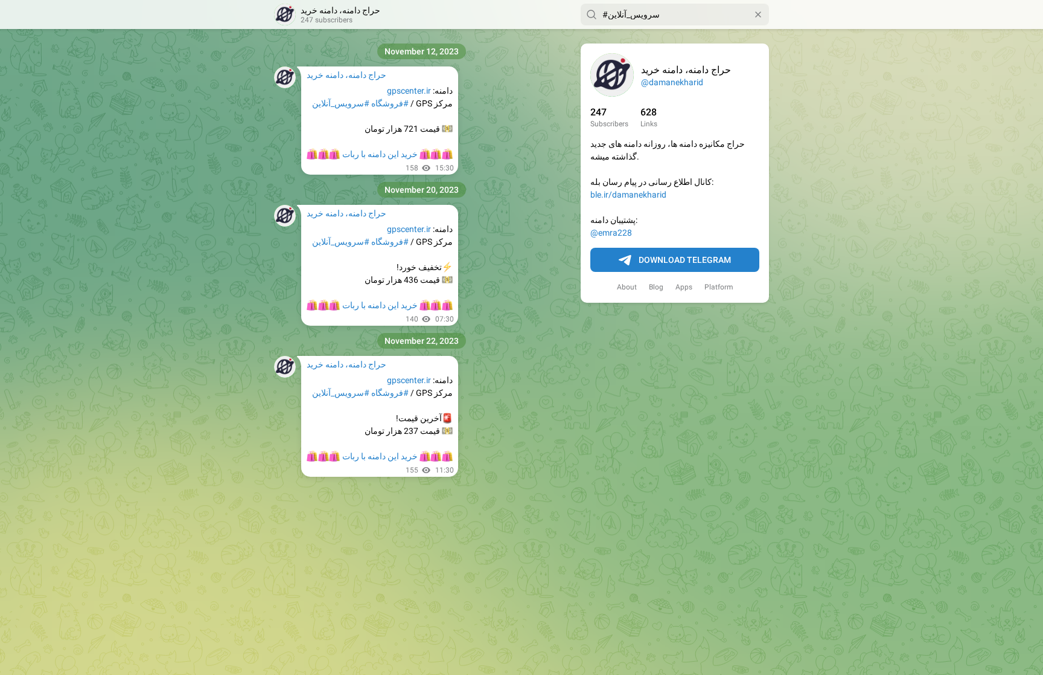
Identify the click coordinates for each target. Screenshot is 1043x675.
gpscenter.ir (409, 90)
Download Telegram (685, 260)
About (627, 287)
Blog (656, 287)
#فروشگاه (390, 103)
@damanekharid (672, 82)
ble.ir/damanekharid (628, 194)
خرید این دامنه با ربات (380, 154)
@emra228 (611, 232)
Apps (683, 287)
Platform (718, 287)
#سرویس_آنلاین (340, 103)
